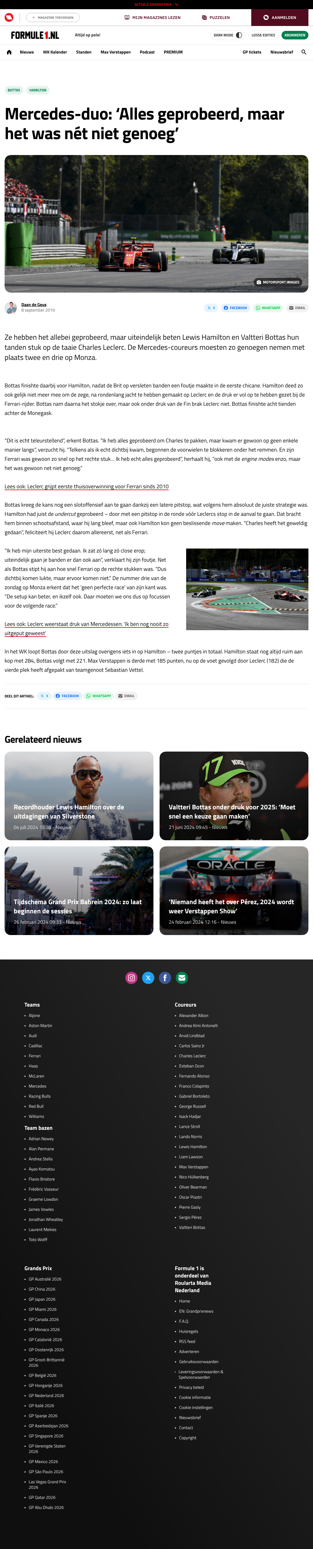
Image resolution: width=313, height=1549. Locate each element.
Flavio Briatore (42, 1179)
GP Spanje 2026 (43, 1416)
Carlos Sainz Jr (191, 1046)
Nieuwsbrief (282, 52)
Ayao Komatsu (42, 1169)
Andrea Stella (41, 1159)
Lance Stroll (189, 1126)
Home (184, 1301)
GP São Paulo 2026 (46, 1472)
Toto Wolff (38, 1240)
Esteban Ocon (191, 1066)
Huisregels (188, 1331)
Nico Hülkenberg (194, 1177)
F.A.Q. (184, 1321)
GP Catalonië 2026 (45, 1340)
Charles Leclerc (192, 1056)
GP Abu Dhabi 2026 (46, 1507)
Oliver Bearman (193, 1187)
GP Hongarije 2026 (46, 1385)
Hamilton (37, 90)
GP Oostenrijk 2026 (46, 1350)
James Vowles (41, 1209)
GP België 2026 (43, 1375)
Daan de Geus (33, 304)
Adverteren (189, 1352)
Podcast (147, 52)
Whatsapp (271, 308)
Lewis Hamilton (193, 1147)
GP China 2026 (42, 1289)
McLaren (36, 1076)
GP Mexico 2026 (43, 1462)
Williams (36, 1116)
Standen (83, 52)
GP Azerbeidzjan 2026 (48, 1426)
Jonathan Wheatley (46, 1219)
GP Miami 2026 (43, 1309)
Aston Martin (40, 1026)
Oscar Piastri (190, 1197)
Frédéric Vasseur (44, 1189)
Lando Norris (190, 1137)
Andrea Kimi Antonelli (198, 1026)
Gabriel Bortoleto (194, 1096)
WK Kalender (55, 52)
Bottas (14, 90)
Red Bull (36, 1106)
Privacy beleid (191, 1387)
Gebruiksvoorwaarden (199, 1362)
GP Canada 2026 (44, 1319)
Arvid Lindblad (191, 1036)
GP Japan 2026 (42, 1299)
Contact (186, 1428)
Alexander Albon (193, 1015)
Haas (33, 1066)
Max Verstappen (116, 52)
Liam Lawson (191, 1157)
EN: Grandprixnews (196, 1311)
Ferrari (35, 1056)
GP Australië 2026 (45, 1279)
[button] (279, 17)
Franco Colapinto (194, 1086)
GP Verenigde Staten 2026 (47, 1449)
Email (300, 308)
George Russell (192, 1106)
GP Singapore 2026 (46, 1436)
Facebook (238, 308)
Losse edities (263, 35)
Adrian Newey (41, 1139)
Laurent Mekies (43, 1230)
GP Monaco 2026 (44, 1330)
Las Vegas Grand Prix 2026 (47, 1484)
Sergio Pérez (190, 1217)
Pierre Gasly (190, 1207)
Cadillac (35, 1046)
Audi (33, 1036)
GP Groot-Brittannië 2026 (46, 1362)
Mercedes (37, 1086)
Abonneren (295, 35)
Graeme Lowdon (43, 1199)
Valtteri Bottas (192, 1227)
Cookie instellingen (196, 1407)
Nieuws (27, 52)
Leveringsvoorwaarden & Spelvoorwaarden (201, 1374)
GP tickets (252, 52)
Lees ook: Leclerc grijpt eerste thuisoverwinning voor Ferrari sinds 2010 (87, 486)
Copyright (187, 1438)
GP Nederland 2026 (46, 1396)
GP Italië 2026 (41, 1406)
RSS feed (187, 1341)
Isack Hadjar (190, 1116)
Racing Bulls (40, 1096)
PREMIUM (173, 52)
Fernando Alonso (194, 1076)
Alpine (34, 1015)
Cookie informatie (195, 1397)
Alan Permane (41, 1149)
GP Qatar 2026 (42, 1497)
